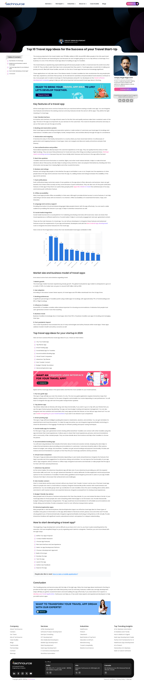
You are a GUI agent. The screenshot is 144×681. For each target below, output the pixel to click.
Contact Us (131, 4)
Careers (12, 632)
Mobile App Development (49, 643)
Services (48, 4)
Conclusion (12, 73)
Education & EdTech (86, 640)
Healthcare (84, 629)
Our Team (13, 634)
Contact (13, 651)
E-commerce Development (50, 651)
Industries (71, 4)
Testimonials (14, 645)
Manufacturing (85, 643)
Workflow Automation (48, 653)
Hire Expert (59, 4)
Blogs (104, 4)
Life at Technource (16, 637)
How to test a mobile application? (65, 574)
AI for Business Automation (123, 629)
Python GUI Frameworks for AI (124, 640)
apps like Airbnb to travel (82, 187)
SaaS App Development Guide (124, 637)
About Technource (16, 629)
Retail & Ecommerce (87, 648)
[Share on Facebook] (123, 100)
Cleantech (83, 634)
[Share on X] (127, 100)
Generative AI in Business (122, 648)
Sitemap (13, 653)
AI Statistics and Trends (121, 632)
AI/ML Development (47, 629)
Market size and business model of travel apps (18, 64)
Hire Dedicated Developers (49, 640)
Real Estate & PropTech (88, 637)
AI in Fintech (118, 645)
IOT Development (46, 637)
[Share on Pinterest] (131, 100)
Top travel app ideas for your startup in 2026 (19, 68)
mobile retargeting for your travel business (50, 413)
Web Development (47, 645)
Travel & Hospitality (86, 645)
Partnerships (14, 648)
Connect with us (125, 89)
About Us (82, 4)
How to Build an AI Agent (122, 634)
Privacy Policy (121, 679)
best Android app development (97, 223)
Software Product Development (51, 632)
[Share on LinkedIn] (119, 100)
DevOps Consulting (47, 634)
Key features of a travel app (16, 60)
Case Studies (94, 4)
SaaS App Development (48, 648)
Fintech (82, 632)
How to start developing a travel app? (18, 71)
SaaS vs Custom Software (122, 651)
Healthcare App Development (124, 643)
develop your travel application (43, 594)
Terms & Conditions (109, 679)
